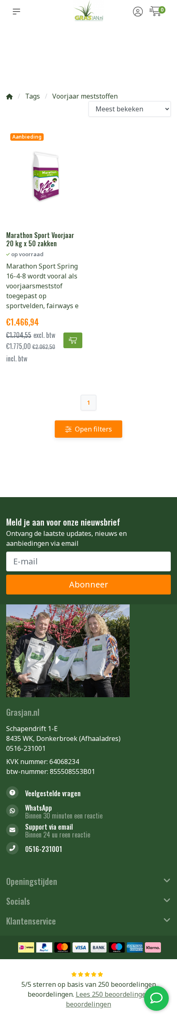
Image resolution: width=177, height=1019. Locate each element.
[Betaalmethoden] (26, 947)
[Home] (9, 96)
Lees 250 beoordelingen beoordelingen (108, 999)
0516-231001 (26, 748)
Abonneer (88, 584)
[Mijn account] (138, 12)
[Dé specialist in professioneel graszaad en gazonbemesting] (88, 11)
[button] (18, 12)
